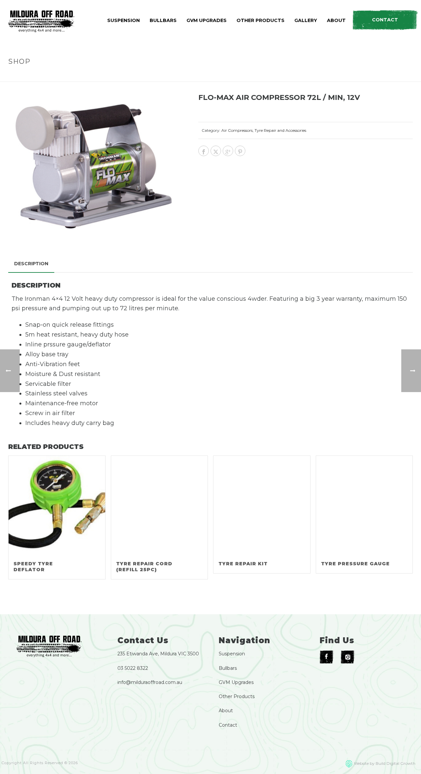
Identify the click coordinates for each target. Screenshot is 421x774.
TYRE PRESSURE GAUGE (355, 564)
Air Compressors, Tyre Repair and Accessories (263, 130)
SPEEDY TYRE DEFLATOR (33, 567)
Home (279, 75)
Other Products (237, 696)
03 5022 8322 (132, 668)
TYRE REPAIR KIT (243, 564)
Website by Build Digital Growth (384, 763)
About (226, 711)
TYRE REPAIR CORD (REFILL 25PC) (144, 567)
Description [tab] (31, 264)
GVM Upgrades (236, 682)
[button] (168, 107)
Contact (228, 725)
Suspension (232, 654)
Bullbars (228, 668)
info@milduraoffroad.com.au (149, 682)
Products (303, 75)
